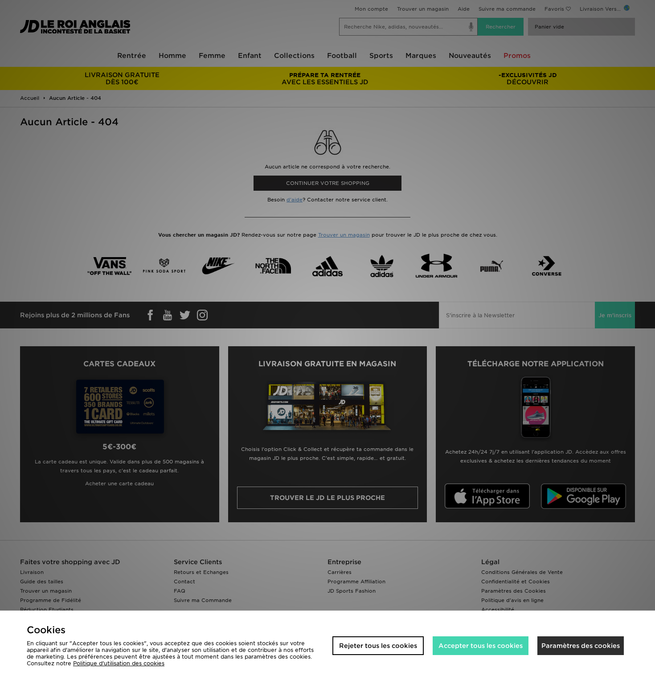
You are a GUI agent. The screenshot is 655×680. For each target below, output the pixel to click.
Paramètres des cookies (580, 645)
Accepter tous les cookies (480, 645)
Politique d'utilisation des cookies (118, 663)
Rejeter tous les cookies (378, 645)
